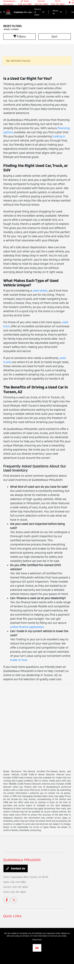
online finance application (27, 626)
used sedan (40, 290)
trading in (58, 136)
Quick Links (12, 916)
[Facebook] (6, 899)
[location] (69, 2)
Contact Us (17, 868)
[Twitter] (13, 899)
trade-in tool (18, 659)
